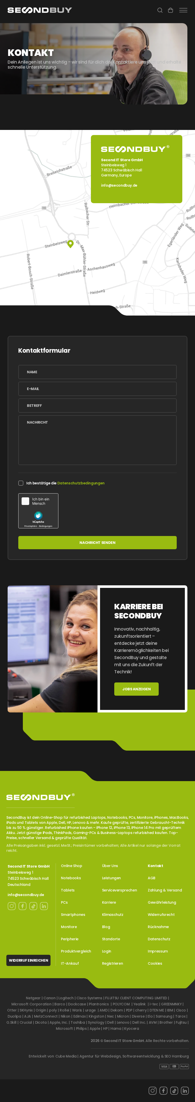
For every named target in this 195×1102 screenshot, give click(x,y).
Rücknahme (158, 926)
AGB (151, 878)
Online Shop (71, 865)
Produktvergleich (76, 951)
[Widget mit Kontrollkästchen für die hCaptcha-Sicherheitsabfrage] (38, 510)
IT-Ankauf (70, 963)
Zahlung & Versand (165, 890)
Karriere (109, 902)
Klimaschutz (112, 914)
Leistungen (111, 878)
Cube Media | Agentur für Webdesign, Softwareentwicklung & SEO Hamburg (122, 1056)
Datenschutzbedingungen (81, 483)
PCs (64, 902)
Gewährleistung (162, 902)
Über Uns (110, 865)
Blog (106, 926)
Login (106, 951)
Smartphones (73, 914)
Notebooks (71, 878)
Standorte (111, 939)
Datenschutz (159, 939)
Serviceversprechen (119, 890)
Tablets (68, 890)
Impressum (158, 951)
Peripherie (69, 939)
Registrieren (112, 963)
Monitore (69, 926)
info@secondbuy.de (119, 185)
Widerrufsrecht (161, 914)
